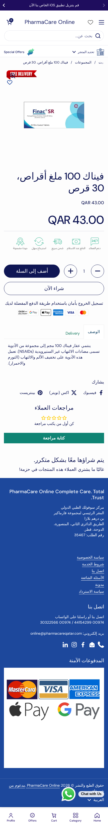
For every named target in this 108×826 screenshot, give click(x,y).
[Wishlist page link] (90, 22)
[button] (88, 52)
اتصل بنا (98, 571)
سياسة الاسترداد (91, 591)
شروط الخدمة (93, 564)
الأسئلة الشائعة (92, 577)
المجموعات (83, 62)
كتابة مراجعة (54, 438)
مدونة (99, 584)
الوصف (94, 331)
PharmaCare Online (50, 22)
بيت (101, 62)
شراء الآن (54, 288)
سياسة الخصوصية (90, 557)
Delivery (73, 333)
